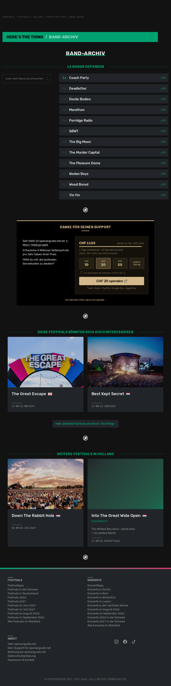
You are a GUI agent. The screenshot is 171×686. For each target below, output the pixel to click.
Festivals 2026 (17, 597)
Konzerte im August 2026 (104, 609)
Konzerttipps (96, 585)
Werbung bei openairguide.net (27, 652)
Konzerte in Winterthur (102, 597)
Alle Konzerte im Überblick (104, 625)
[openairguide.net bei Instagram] (116, 642)
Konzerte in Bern (98, 593)
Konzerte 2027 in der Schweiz (106, 621)
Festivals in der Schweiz (23, 589)
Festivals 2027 (17, 601)
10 (86, 263)
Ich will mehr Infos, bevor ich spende (84, 300)
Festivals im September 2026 (26, 617)
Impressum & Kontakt (21, 660)
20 (103, 263)
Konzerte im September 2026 (106, 613)
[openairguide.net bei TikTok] (134, 642)
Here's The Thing (56, 17)
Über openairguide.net (22, 644)
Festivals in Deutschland (23, 593)
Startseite (9, 17)
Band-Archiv (76, 17)
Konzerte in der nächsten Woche (108, 605)
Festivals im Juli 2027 (21, 609)
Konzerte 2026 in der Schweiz (106, 617)
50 (120, 263)
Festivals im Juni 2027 (22, 605)
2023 (163, 78)
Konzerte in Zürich (99, 589)
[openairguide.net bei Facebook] (125, 642)
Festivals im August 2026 (24, 613)
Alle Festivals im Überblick (24, 621)
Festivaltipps (16, 585)
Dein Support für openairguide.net (29, 648)
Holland (38, 17)
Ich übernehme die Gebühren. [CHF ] (103, 273)
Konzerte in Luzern (99, 601)
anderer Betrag (137, 263)
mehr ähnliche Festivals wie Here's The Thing (84, 423)
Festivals (23, 17)
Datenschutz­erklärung (22, 656)
